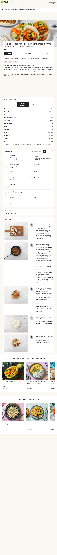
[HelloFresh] (4, 2)
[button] (28, 151)
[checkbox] (4, 49)
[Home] (2, 10)
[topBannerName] (28, 16)
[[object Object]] (47, 53)
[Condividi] (51, 53)
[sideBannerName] (28, 86)
